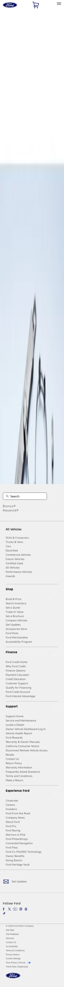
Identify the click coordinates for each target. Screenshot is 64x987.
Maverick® (11, 510)
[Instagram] (20, 909)
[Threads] (26, 909)
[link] (10, 930)
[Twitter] (9, 909)
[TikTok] (4, 913)
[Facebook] (4, 909)
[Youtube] (15, 909)
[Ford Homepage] (13, 978)
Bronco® (9, 506)
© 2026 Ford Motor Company (20, 926)
